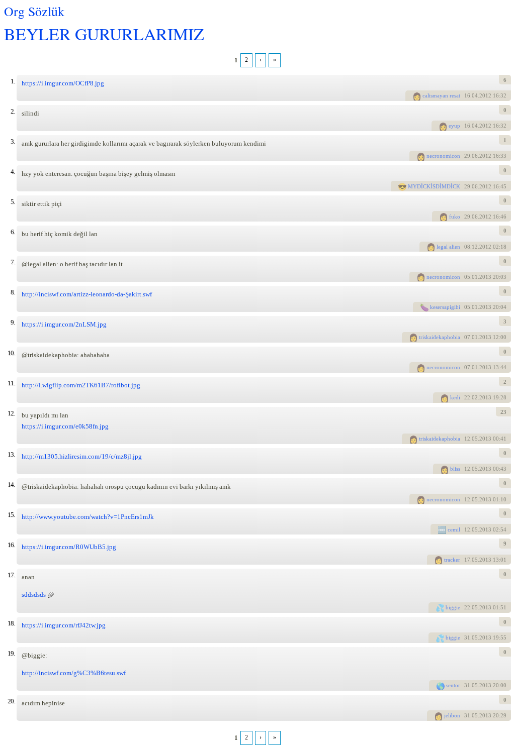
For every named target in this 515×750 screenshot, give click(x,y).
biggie (453, 607)
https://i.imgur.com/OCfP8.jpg (63, 83)
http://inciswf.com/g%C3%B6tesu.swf (74, 673)
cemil (454, 529)
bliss (455, 469)
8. (13, 292)
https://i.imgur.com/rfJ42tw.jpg (64, 625)
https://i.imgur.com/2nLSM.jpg (64, 324)
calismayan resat (441, 95)
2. (13, 111)
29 (467, 156)
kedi (455, 397)
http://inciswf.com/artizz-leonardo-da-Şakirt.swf (87, 294)
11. (11, 383)
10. (11, 353)
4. (13, 171)
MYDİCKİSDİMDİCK (434, 186)
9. (13, 322)
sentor (453, 685)
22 (467, 397)
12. (11, 413)
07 (467, 337)
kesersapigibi (445, 307)
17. (11, 575)
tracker (452, 560)
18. (11, 623)
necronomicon (443, 156)
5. (13, 201)
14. (11, 484)
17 (467, 560)
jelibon (452, 715)
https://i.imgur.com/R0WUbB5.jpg (69, 547)
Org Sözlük (34, 11)
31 (467, 637)
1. (13, 81)
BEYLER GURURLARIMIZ (104, 33)
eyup (454, 126)
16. (11, 545)
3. (13, 141)
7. (13, 262)
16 (467, 95)
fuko (454, 216)
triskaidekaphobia (439, 337)
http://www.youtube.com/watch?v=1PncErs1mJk (88, 516)
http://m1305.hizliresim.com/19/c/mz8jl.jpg (82, 456)
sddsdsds (34, 594)
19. (11, 653)
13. (11, 454)
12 (467, 439)
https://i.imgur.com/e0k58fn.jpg (65, 426)
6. (13, 232)
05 (467, 277)
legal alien (448, 247)
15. (11, 514)
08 (467, 247)
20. (11, 701)
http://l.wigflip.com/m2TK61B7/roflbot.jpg (81, 385)
